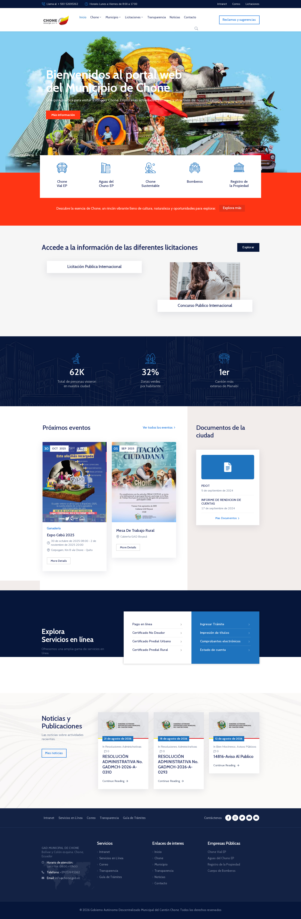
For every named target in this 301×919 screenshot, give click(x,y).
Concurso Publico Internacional (205, 305)
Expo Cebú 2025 (60, 535)
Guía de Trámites (134, 818)
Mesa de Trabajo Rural (135, 530)
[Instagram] (235, 818)
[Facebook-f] (228, 818)
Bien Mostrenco (226, 747)
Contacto (190, 17)
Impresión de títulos (214, 633)
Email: (63, 878)
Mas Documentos (226, 518)
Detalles (93, 272)
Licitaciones (133, 17)
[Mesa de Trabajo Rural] (144, 482)
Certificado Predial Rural (150, 650)
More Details (59, 560)
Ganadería (54, 528)
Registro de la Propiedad (239, 183)
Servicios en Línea (71, 818)
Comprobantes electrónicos (220, 641)
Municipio (112, 17)
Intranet (49, 818)
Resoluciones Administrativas (123, 747)
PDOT (205, 486)
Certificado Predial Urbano (151, 641)
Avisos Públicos (246, 747)
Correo (91, 818)
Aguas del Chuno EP (106, 183)
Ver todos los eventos (158, 427)
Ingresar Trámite (212, 624)
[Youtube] (249, 818)
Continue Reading (113, 781)
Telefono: (63, 872)
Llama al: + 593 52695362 (62, 4)
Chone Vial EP (62, 183)
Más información (63, 115)
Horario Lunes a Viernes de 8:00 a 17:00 (113, 4)
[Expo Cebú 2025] (75, 482)
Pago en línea (142, 624)
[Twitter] (242, 818)
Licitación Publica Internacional (94, 266)
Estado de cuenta (213, 650)
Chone (94, 17)
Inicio (82, 17)
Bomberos (195, 181)
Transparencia (156, 17)
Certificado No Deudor (148, 633)
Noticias (175, 17)
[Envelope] (256, 818)
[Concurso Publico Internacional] (205, 284)
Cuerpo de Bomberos (222, 870)
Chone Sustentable (150, 183)
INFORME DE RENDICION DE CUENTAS (221, 502)
